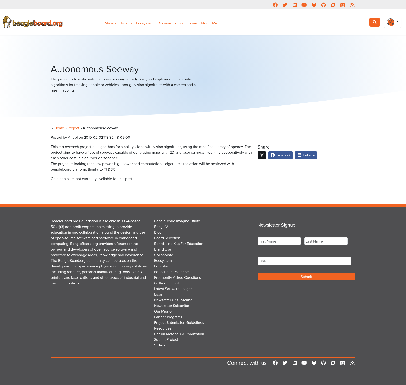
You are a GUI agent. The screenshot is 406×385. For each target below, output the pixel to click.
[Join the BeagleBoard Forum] (333, 5)
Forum (192, 23)
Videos (160, 345)
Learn (158, 294)
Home (59, 127)
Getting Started (166, 283)
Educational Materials (171, 271)
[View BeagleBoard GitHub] (323, 5)
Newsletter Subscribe (171, 305)
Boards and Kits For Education (178, 243)
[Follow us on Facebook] (275, 5)
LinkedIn (308, 155)
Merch (217, 23)
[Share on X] (262, 155)
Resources (162, 328)
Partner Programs (168, 316)
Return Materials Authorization (179, 333)
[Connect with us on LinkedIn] (294, 5)
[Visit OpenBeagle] (314, 5)
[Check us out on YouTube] (304, 5)
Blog (204, 23)
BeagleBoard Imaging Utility (177, 221)
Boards (126, 23)
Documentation (170, 23)
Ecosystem (145, 23)
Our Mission (164, 311)
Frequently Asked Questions (177, 277)
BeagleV (161, 226)
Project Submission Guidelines (179, 322)
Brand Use (162, 249)
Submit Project (166, 339)
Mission (111, 23)
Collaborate (163, 254)
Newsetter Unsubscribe (173, 299)
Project (73, 127)
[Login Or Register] (392, 22)
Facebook (283, 155)
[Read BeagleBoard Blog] (352, 5)
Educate (161, 266)
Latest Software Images (173, 288)
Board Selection (167, 237)
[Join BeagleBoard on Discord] (343, 5)
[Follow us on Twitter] (285, 5)
